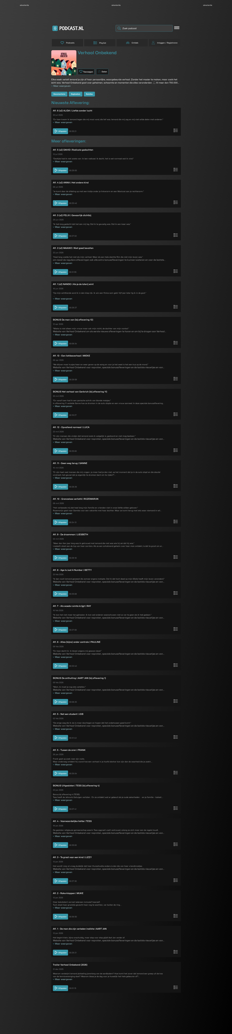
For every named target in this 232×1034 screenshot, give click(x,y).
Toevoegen (88, 72)
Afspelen (62, 131)
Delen (104, 71)
